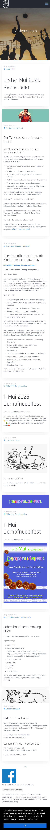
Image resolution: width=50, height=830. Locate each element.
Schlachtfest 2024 (12, 709)
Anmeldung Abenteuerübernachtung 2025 (19, 265)
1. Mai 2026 (9, 69)
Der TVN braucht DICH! (14, 128)
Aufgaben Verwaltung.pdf (20, 229)
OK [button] (25, 826)
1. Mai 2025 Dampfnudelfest (16, 386)
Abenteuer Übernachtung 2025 (17, 246)
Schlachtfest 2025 (12, 440)
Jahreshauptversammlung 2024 (18, 617)
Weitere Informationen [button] (27, 819)
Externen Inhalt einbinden (12, 790)
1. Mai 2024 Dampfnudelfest (16, 514)
